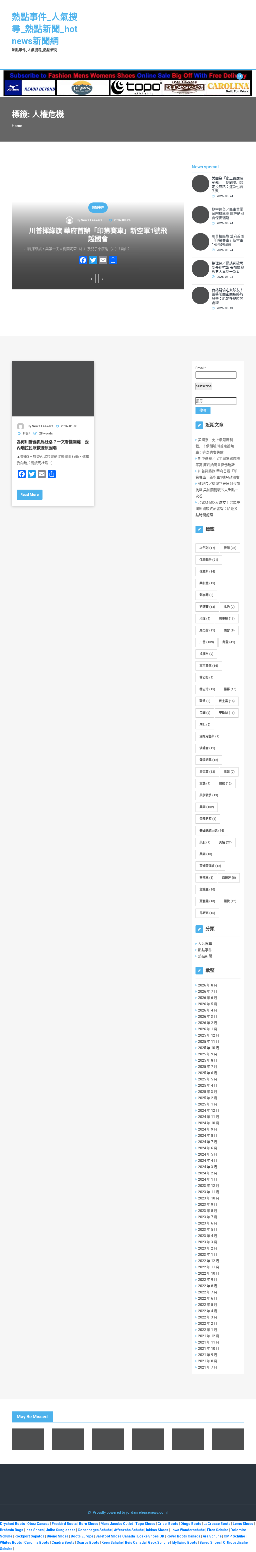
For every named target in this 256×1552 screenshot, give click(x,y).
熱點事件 (98, 207)
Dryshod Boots (12, 1524)
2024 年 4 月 (207, 1161)
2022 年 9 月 (207, 1280)
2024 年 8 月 (207, 1136)
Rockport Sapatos (29, 1536)
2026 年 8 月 (207, 985)
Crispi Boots (168, 1524)
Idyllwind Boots (185, 1542)
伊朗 (230, 548)
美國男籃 (208, 819)
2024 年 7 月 (207, 1142)
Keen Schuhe (112, 1542)
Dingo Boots (190, 1524)
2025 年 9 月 (207, 1054)
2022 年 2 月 (207, 1323)
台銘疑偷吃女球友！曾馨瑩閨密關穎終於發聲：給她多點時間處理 (227, 296)
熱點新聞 (205, 956)
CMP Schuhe (234, 1536)
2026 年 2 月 (207, 1023)
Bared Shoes (210, 1542)
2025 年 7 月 (207, 1067)
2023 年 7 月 (207, 1217)
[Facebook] (83, 260)
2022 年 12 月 (208, 1261)
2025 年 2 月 (207, 1098)
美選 (225, 842)
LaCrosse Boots (217, 1524)
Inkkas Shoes (157, 1530)
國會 (229, 630)
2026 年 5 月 (207, 1004)
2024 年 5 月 (207, 1154)
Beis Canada (135, 1542)
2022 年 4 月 (207, 1311)
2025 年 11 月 (208, 1042)
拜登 (228, 642)
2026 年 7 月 (207, 991)
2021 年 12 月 (208, 1336)
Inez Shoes (35, 1530)
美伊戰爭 (209, 795)
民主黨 (226, 701)
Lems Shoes (243, 1524)
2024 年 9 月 (207, 1129)
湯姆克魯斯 (209, 736)
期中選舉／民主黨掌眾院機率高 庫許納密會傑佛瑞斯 (228, 213)
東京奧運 (209, 666)
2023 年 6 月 (207, 1223)
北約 (229, 607)
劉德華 (207, 607)
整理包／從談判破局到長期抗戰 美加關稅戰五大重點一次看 (228, 267)
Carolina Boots (36, 1542)
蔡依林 (206, 877)
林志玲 (207, 689)
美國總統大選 (212, 830)
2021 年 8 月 (207, 1361)
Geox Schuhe (159, 1542)
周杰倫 (207, 630)
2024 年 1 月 (207, 1179)
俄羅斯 (207, 571)
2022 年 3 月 (207, 1317)
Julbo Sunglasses (61, 1530)
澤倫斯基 (209, 760)
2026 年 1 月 (207, 1029)
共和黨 (207, 583)
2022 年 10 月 (208, 1273)
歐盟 (205, 701)
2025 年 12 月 (208, 1035)
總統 (225, 783)
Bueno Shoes (57, 1536)
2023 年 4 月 (207, 1236)
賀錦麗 (207, 889)
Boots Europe (82, 1536)
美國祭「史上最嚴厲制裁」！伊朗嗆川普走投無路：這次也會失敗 (227, 184)
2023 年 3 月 (207, 1242)
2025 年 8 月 (207, 1060)
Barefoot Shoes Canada (115, 1536)
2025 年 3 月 (207, 1092)
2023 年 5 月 (207, 1230)
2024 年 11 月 (208, 1117)
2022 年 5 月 (207, 1305)
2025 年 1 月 (207, 1104)
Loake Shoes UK (150, 1536)
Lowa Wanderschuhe (187, 1530)
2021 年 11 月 (208, 1342)
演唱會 (207, 748)
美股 (205, 842)
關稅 (230, 901)
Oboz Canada (38, 1524)
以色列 (207, 548)
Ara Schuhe (212, 1536)
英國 (206, 854)
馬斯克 (207, 913)
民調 (205, 713)
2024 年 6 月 (207, 1148)
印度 (205, 618)
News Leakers (91, 220)
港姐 (205, 724)
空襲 (205, 783)
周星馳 (226, 618)
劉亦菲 (206, 595)
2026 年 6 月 (207, 998)
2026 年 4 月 (207, 1010)
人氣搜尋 (205, 944)
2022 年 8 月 (207, 1286)
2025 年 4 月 (207, 1085)
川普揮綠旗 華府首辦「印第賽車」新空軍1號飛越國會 (98, 235)
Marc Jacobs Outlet (116, 1524)
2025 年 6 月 (207, 1073)
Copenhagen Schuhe (95, 1530)
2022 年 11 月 (208, 1267)
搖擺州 (206, 654)
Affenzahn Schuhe (129, 1530)
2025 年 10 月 (208, 1048)
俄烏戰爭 (209, 560)
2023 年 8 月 (207, 1211)
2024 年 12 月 (208, 1110)
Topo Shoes (145, 1524)
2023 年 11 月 (208, 1192)
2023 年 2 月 (207, 1248)
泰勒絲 (226, 713)
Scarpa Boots (88, 1542)
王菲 (229, 771)
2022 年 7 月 (207, 1292)
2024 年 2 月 (207, 1173)
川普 (207, 642)
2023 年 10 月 (208, 1198)
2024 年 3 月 (207, 1167)
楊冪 (230, 689)
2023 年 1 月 (207, 1255)
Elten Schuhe (217, 1530)
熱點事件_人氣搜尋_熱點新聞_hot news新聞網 (45, 29)
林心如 (206, 677)
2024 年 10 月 (208, 1123)
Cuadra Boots (63, 1542)
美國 (207, 807)
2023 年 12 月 (208, 1186)
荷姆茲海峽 (210, 866)
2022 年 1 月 (207, 1330)
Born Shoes (88, 1524)
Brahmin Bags (11, 1530)
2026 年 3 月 (207, 1017)
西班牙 (229, 877)
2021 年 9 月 (207, 1355)
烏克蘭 (207, 771)
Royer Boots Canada (183, 1536)
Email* (201, 368)
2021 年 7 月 (207, 1367)
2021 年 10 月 (208, 1349)
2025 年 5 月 (207, 1079)
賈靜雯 (207, 901)
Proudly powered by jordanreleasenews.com (130, 1512)
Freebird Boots (64, 1524)
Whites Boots (11, 1542)
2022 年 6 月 (207, 1298)
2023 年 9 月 (207, 1204)
